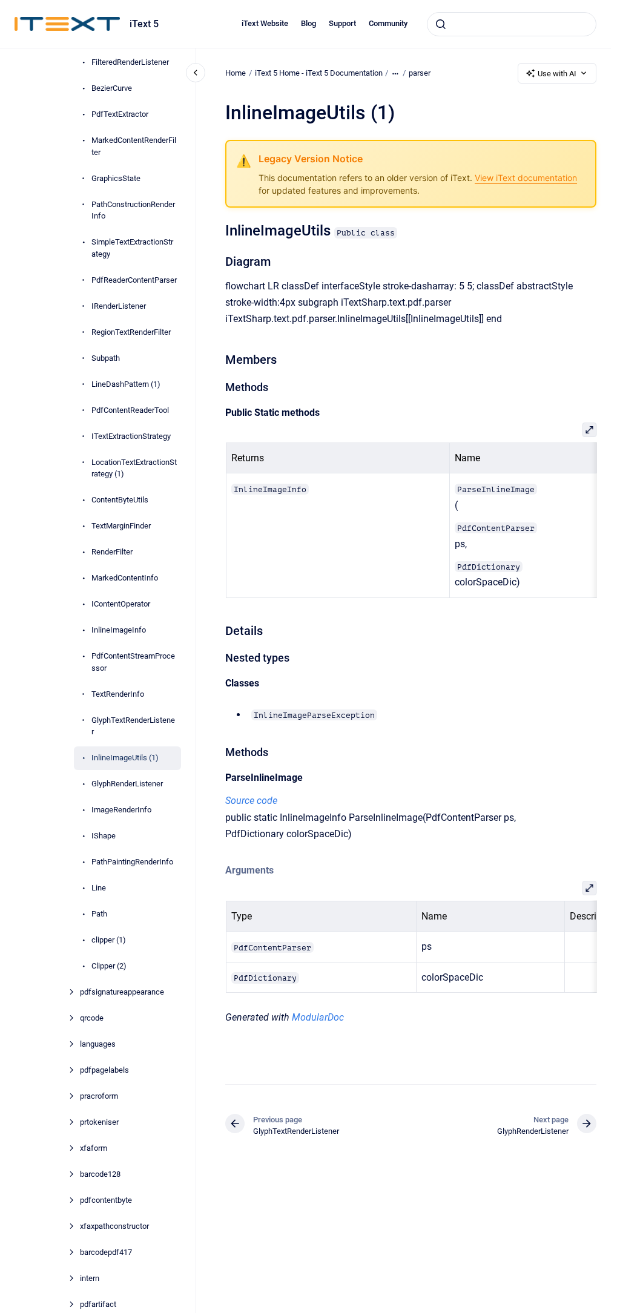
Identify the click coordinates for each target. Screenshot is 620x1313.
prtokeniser (99, 1122)
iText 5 (144, 24)
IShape (103, 835)
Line (98, 887)
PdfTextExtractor (119, 114)
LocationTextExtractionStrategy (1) (134, 468)
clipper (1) (108, 939)
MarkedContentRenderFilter (133, 146)
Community (388, 23)
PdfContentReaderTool (130, 410)
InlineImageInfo (118, 629)
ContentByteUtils (119, 499)
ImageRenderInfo (121, 809)
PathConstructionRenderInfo (133, 210)
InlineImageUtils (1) (125, 757)
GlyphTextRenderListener (133, 726)
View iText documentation (526, 178)
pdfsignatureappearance (122, 991)
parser (419, 72)
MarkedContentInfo (124, 577)
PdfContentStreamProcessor (133, 662)
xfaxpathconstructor (114, 1226)
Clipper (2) (109, 965)
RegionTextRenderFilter (131, 332)
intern (89, 1278)
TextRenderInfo (117, 694)
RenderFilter (112, 551)
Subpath (105, 358)
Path (99, 913)
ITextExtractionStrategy (131, 436)
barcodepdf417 (106, 1252)
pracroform (99, 1096)
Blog (308, 23)
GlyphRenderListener (127, 783)
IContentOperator (120, 603)
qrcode (92, 1017)
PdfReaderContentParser (134, 280)
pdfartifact (98, 1304)
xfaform (93, 1148)
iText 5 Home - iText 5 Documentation (319, 72)
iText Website (265, 23)
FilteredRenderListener (130, 62)
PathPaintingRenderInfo (132, 861)
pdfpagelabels (104, 1069)
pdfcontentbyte (106, 1200)
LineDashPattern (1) (125, 384)
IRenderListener (118, 306)
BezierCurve (111, 88)
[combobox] (511, 24)
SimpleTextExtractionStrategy (132, 247)
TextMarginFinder (121, 525)
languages (98, 1043)
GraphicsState (115, 178)
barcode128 (100, 1174)
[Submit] (440, 24)
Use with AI (557, 73)
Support (342, 23)
